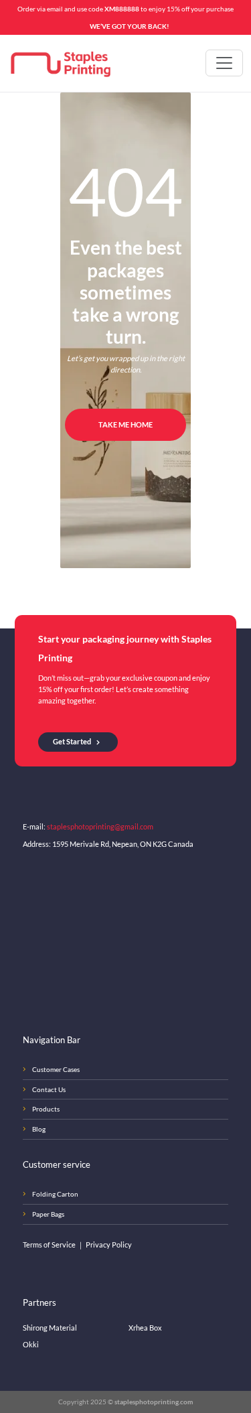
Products (46, 1109)
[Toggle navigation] (224, 63)
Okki (31, 1344)
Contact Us (49, 1089)
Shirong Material (50, 1327)
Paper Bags (48, 1214)
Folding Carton (55, 1194)
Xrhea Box (145, 1327)
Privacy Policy (109, 1244)
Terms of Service (50, 1244)
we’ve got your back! (129, 26)
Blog (39, 1129)
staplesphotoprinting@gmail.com (100, 826)
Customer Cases (56, 1069)
